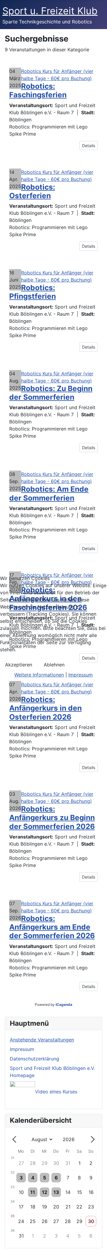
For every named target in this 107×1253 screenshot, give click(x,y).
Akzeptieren (18, 665)
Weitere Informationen (39, 675)
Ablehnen (54, 665)
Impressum (80, 675)
